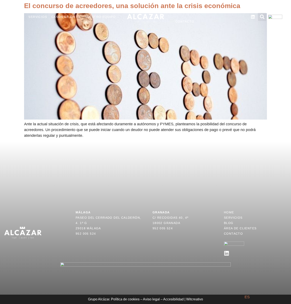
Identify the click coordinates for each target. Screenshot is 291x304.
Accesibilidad (173, 299)
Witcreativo (194, 299)
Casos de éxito (66, 17)
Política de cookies (125, 299)
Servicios (37, 17)
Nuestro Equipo (100, 17)
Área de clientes (205, 12)
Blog (180, 12)
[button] (262, 17)
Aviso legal (151, 299)
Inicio (18, 17)
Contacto (184, 21)
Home (229, 212)
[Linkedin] (226, 253)
